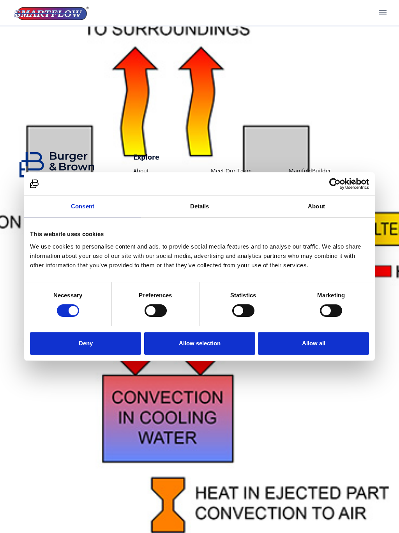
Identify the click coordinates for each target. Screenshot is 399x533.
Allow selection (200, 343)
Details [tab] (199, 206)
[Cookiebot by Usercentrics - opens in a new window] (335, 184)
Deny (86, 343)
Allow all (313, 343)
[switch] (156, 310)
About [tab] (316, 206)
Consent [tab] (82, 206)
